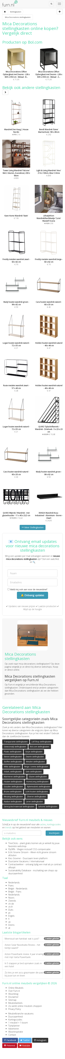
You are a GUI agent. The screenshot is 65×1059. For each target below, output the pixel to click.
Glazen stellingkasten (38, 776)
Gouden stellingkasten (13, 786)
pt (9, 912)
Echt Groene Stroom (18, 852)
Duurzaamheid (15, 1016)
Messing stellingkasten (13, 796)
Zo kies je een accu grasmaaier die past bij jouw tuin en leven (32, 974)
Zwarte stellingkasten (35, 756)
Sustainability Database (19, 870)
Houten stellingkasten (13, 781)
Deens (11, 924)
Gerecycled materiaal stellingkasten (19, 806)
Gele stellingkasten (34, 771)
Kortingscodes (15, 1019)
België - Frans (14, 891)
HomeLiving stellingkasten (37, 781)
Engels (11, 915)
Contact (12, 1034)
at (9, 927)
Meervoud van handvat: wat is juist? (32, 938)
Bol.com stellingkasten (39, 746)
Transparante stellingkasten (16, 741)
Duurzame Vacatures (18, 861)
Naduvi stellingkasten (13, 801)
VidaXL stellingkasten (13, 771)
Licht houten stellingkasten (37, 791)
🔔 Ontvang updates (32, 595)
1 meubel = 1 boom (18, 1022)
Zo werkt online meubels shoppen (25, 1006)
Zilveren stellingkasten (36, 796)
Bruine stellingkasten (13, 791)
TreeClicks (13, 843)
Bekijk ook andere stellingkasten (31, 87)
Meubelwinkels (15, 1003)
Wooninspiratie (15, 1031)
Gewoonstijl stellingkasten (15, 746)
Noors (11, 897)
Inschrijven (54, 833)
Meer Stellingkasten (34, 527)
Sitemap (12, 999)
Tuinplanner (14, 1025)
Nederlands (14, 882)
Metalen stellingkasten (35, 761)
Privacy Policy (14, 1009)
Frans (11, 885)
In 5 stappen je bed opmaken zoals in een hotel (32, 965)
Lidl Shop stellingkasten (42, 741)
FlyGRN (11, 849)
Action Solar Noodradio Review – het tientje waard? (32, 946)
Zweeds (12, 900)
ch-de (11, 903)
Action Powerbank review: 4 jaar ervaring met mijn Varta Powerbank (32, 956)
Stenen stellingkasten (13, 756)
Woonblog (13, 993)
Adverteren (13, 1028)
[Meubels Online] (4, 11)
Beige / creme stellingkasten (36, 766)
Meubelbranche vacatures (21, 1013)
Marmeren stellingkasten (14, 776)
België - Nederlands (17, 888)
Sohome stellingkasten (47, 806)
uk (9, 921)
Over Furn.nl (14, 990)
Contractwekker (16, 864)
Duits (10, 909)
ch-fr (10, 906)
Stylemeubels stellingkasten (38, 786)
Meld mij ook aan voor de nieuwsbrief (28, 589)
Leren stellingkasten (34, 801)
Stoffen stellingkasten (13, 761)
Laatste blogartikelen (16, 932)
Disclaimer (13, 996)
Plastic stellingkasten (12, 751)
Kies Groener (14, 858)
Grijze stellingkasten (33, 751)
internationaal (37, 861)
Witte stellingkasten (12, 766)
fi (8, 918)
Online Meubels (15, 987)
